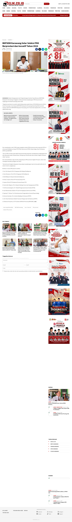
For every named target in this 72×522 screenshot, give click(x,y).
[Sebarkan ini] (36, 49)
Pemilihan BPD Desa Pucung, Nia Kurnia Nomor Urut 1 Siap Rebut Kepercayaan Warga (40, 234)
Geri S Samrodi (28, 207)
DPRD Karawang (54, 449)
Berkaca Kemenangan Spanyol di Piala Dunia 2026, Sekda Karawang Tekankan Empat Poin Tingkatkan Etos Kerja (24, 118)
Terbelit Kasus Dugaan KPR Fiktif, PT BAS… (59, 503)
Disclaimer (5, 510)
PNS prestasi (35, 207)
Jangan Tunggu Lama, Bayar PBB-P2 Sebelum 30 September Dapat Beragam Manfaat (24, 234)
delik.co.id (53, 441)
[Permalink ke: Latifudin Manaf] (3, 49)
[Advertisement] (36, 28)
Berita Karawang (54, 444)
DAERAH (49, 401)
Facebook (40, 511)
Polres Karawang (55, 451)
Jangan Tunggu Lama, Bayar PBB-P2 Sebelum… (61, 409)
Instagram (61, 511)
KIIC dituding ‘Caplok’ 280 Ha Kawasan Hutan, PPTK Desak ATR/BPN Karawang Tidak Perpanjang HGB (40, 249)
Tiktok (50, 514)
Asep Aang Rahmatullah (8, 207)
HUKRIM (49, 490)
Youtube (39, 514)
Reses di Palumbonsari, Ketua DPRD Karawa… (57, 404)
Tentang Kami (5, 512)
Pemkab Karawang (55, 446)
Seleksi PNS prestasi (7, 209)
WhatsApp (50, 511)
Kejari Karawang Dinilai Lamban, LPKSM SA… (57, 492)
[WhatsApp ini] (46, 49)
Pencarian (47, 3)
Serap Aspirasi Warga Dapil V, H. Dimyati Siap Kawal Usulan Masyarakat (21, 15)
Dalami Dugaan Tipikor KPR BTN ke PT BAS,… (61, 497)
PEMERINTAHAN (59, 407)
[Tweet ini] (39, 49)
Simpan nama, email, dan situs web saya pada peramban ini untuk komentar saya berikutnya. (23, 271)
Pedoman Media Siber (18, 510)
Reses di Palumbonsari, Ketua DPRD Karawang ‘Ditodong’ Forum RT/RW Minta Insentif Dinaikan (9, 234)
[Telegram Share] (42, 49)
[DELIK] (13, 3)
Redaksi (26, 510)
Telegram (61, 514)
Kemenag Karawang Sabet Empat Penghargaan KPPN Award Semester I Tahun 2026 (9, 249)
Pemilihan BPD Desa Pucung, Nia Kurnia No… (61, 414)
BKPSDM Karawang (19, 207)
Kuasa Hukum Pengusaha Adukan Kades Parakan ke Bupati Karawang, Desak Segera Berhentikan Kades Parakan (24, 250)
